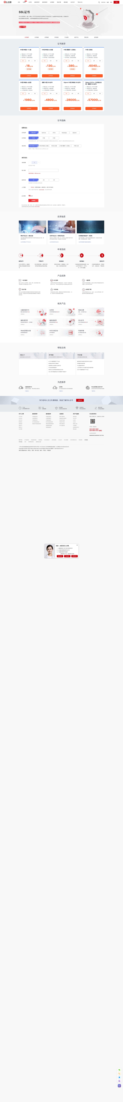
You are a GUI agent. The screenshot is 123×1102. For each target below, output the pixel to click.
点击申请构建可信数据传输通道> (85, 242)
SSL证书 (74, 418)
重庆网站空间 (31, 441)
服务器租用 (44, 2)
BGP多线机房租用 (49, 421)
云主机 (74, 421)
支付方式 (103, 2)
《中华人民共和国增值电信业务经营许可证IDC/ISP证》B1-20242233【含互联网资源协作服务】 (37, 446)
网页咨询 (75, 556)
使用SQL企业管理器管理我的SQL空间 (56, 369)
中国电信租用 (48, 416)
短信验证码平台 (76, 427)
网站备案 (74, 429)
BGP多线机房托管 (35, 421)
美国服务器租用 (49, 425)
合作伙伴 (73, 2)
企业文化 (20, 418)
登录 (111, 2)
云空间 (30, 2)
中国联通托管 (34, 418)
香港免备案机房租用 (50, 423)
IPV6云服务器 (62, 425)
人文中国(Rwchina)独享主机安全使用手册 (85, 367)
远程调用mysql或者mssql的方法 (55, 365)
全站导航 (20, 429)
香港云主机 (75, 423)
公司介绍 (20, 416)
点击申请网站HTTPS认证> (26, 242)
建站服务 (66, 2)
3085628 (97, 435)
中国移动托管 (34, 420)
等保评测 (80, 439)
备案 (108, 2)
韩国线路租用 (48, 427)
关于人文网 (21, 413)
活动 (19, 2)
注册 (116, 2)
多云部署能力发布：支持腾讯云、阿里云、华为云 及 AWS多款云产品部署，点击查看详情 (39, 22)
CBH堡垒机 (54, 439)
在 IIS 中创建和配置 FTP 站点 (54, 361)
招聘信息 (20, 423)
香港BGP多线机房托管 (36, 423)
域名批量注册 (33, 439)
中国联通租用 (48, 418)
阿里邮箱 (40, 439)
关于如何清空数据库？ (53, 367)
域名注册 (59, 2)
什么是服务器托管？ (81, 365)
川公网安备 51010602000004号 (62, 446)
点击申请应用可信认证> (54, 242)
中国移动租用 (48, 420)
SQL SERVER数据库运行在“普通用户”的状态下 (57, 371)
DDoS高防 (66, 439)
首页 (25, 441)
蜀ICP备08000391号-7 (59, 448)
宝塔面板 (86, 439)
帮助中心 (20, 427)
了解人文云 (79, 2)
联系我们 (20, 421)
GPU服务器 (26, 439)
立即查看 (23, 26)
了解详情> (27, 391)
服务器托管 (36, 2)
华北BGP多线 (62, 420)
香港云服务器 (62, 423)
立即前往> (23, 314)
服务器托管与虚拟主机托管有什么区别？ (85, 361)
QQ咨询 (67, 556)
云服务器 (61, 413)
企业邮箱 (52, 2)
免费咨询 (80, 400)
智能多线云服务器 (62, 418)
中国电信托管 (34, 416)
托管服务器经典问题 (81, 363)
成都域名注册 (38, 441)
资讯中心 (20, 425)
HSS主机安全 (46, 439)
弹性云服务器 (62, 416)
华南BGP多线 (62, 421)
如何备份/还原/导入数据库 (54, 363)
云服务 (24, 2)
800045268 (41, 189)
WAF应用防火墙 (73, 439)
